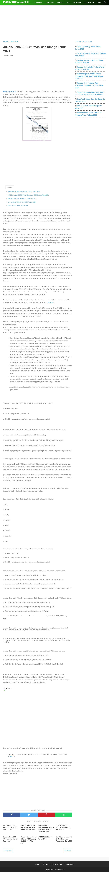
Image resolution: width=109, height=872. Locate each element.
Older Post (68, 850)
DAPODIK (60, 2)
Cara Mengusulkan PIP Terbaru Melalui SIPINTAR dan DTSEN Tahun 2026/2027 (89, 76)
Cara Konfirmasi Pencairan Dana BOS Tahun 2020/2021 (10, 827)
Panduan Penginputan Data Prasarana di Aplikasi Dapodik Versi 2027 (89, 85)
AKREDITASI (50, 2)
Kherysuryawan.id (16, 2)
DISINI (50, 302)
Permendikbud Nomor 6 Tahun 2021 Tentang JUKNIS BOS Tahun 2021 (29, 840)
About (37, 864)
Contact (45, 864)
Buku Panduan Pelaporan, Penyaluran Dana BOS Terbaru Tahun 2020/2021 (46, 828)
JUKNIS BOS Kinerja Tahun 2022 (45, 838)
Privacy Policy (57, 864)
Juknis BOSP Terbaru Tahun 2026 (18, 205)
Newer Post (8, 850)
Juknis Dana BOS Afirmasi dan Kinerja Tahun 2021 (63, 827)
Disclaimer (70, 864)
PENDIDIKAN (38, 2)
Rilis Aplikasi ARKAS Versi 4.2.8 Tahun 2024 (22, 202)
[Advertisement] (54, 22)
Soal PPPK (77, 2)
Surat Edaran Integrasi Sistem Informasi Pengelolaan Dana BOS (64, 839)
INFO (99, 2)
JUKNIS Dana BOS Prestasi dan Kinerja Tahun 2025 (24, 191)
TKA (68, 2)
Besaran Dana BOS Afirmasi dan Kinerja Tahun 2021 (10, 839)
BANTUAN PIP (89, 2)
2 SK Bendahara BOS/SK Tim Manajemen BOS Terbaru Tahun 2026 (28, 195)
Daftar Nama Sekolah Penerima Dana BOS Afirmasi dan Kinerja (28, 827)
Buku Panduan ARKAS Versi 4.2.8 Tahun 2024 (22, 198)
